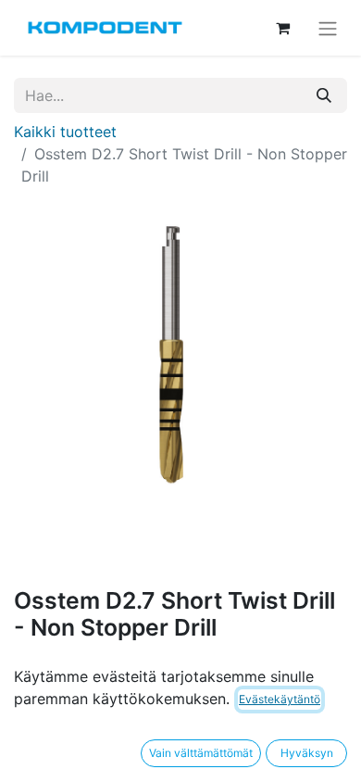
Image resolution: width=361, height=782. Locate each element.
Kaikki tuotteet (65, 131)
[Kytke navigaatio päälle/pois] (327, 27)
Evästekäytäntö (279, 699)
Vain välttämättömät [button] (201, 753)
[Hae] (324, 95)
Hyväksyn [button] (306, 753)
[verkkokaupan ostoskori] (282, 27)
